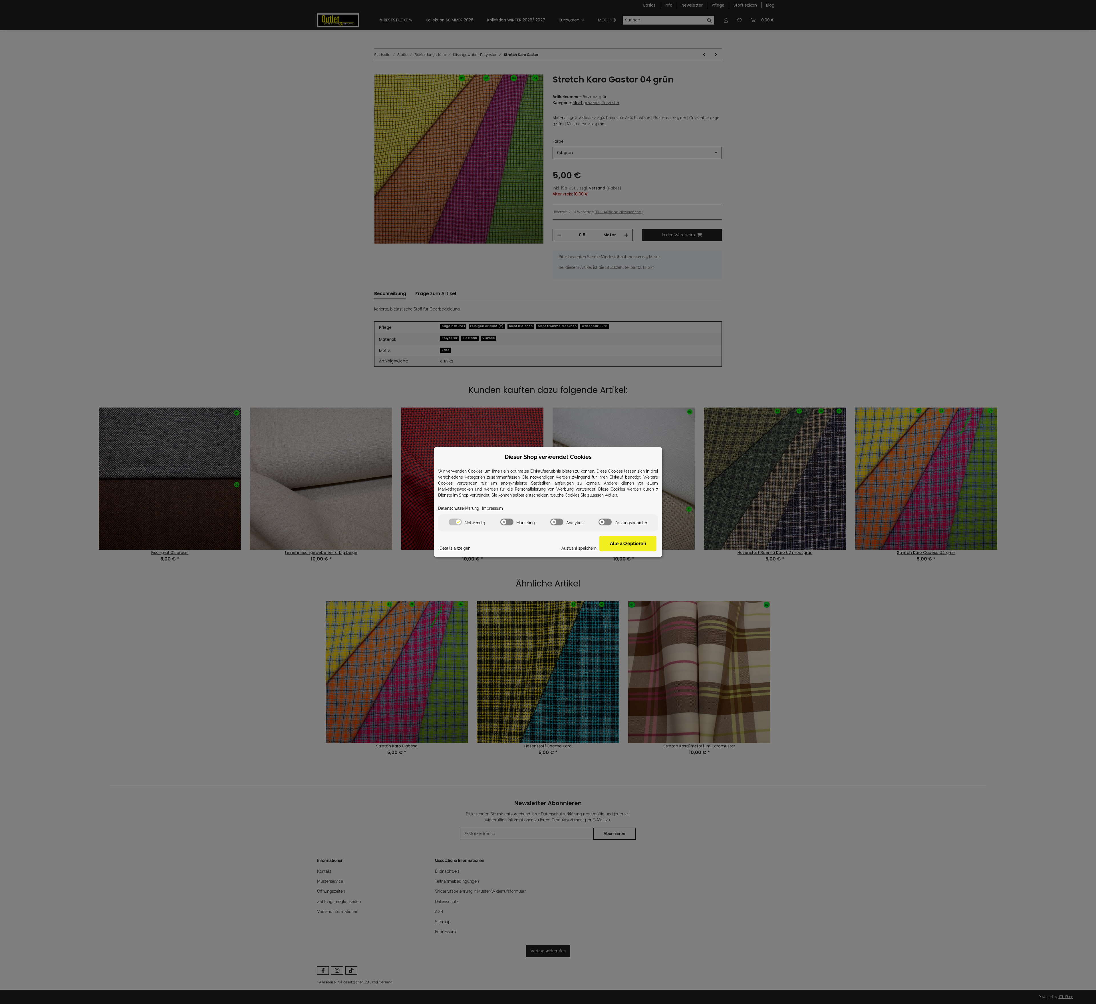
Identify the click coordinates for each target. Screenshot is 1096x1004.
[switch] (455, 522)
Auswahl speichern (579, 548)
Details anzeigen (455, 548)
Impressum (492, 508)
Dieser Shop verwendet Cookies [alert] (548, 456)
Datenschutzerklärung (458, 508)
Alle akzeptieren (628, 543)
